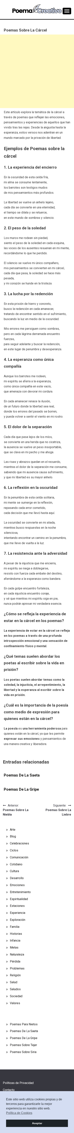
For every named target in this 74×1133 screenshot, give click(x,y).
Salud (13, 982)
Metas (14, 947)
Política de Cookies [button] (19, 1113)
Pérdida (15, 961)
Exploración (17, 920)
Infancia (15, 940)
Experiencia (17, 913)
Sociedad (16, 996)
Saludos (15, 989)
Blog (13, 836)
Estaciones (17, 906)
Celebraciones (19, 843)
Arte (12, 829)
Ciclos (14, 850)
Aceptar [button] (37, 1123)
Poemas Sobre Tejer (23, 1045)
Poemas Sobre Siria (23, 1052)
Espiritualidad (19, 899)
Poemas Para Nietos (24, 1024)
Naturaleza (17, 954)
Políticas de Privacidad (18, 1083)
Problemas (17, 968)
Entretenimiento (20, 892)
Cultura (14, 871)
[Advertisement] (37, 71)
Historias (16, 934)
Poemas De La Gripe (21, 789)
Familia (14, 927)
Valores (15, 1003)
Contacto (9, 1090)
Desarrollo (17, 878)
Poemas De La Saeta (22, 775)
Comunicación (19, 857)
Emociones (17, 885)
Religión (15, 975)
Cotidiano (16, 864)
